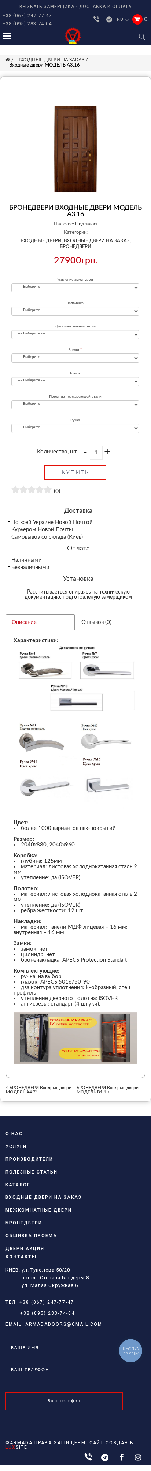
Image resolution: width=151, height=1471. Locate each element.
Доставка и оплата (105, 6)
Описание (24, 622)
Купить (75, 472)
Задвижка (75, 303)
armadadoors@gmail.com (63, 1324)
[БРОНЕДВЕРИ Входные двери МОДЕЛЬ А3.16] (75, 149)
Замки (74, 350)
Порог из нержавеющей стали (75, 396)
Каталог (17, 1184)
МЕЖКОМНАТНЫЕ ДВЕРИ (38, 1210)
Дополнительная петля (75, 326)
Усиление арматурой (75, 279)
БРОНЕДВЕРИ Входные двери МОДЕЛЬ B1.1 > (108, 1089)
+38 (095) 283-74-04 (27, 23)
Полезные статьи (31, 1172)
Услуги (16, 1146)
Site (16, 1447)
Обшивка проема (31, 1235)
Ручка (75, 420)
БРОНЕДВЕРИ (75, 246)
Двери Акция (24, 1248)
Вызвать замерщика (46, 6)
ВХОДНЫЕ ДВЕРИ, (42, 241)
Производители (29, 1159)
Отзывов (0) (96, 622)
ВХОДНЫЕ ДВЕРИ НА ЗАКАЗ (51, 60)
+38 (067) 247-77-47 (27, 15)
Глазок (75, 373)
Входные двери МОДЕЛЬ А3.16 (44, 65)
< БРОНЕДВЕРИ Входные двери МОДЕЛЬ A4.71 (38, 1089)
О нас (14, 1133)
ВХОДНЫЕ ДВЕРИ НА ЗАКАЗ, (97, 241)
